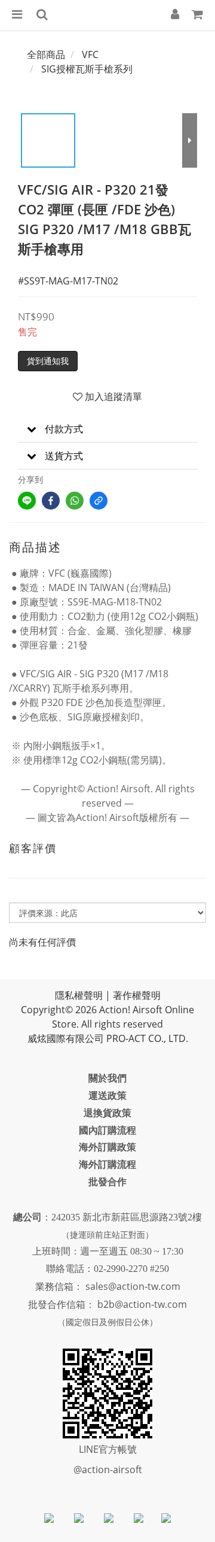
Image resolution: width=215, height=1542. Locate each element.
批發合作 (107, 1181)
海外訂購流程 (107, 1164)
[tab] (107, 429)
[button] (107, 429)
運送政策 (107, 1095)
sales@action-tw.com (132, 1286)
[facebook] (51, 501)
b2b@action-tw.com (142, 1304)
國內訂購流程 (107, 1130)
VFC (90, 54)
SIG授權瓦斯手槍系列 (87, 68)
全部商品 (46, 54)
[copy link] (99, 501)
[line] (27, 501)
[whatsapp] (75, 501)
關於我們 (107, 1077)
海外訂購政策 (107, 1146)
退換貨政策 (107, 1112)
